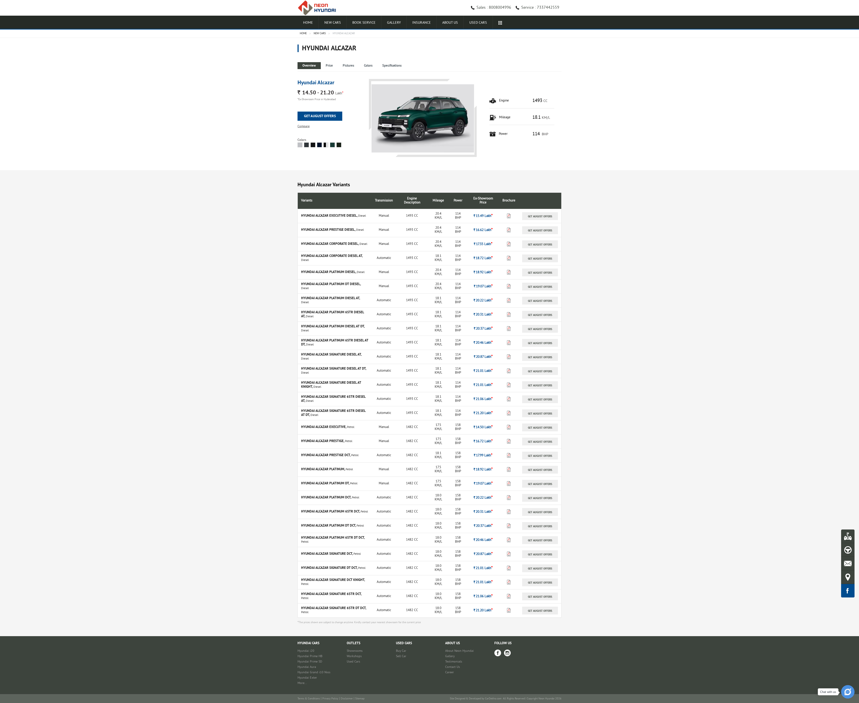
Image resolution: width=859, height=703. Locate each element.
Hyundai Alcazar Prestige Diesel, (328, 230)
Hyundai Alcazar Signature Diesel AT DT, (333, 369)
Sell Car (401, 656)
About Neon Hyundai (459, 651)
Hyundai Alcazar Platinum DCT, (326, 497)
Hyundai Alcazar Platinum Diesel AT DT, (332, 326)
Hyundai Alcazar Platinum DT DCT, (329, 526)
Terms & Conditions (309, 699)
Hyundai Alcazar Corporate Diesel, (330, 244)
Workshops (354, 656)
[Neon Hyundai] (319, 8)
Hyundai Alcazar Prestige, (323, 441)
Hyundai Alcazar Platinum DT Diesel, (331, 284)
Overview (309, 66)
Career (449, 672)
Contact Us (452, 667)
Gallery (394, 23)
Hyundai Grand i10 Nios (314, 672)
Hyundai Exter (307, 678)
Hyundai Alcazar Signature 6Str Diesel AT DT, (333, 413)
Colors (368, 66)
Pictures (348, 66)
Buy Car (401, 651)
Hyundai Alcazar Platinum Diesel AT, (330, 298)
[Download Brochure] (509, 217)
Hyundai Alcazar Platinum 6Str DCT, (331, 512)
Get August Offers (320, 116)
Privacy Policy (330, 699)
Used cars (478, 23)
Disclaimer (347, 699)
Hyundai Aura (307, 667)
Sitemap (359, 699)
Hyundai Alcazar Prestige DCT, (326, 455)
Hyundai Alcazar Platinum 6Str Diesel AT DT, (334, 343)
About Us (450, 23)
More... (302, 683)
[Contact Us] (848, 563)
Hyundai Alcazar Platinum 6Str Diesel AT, (332, 314)
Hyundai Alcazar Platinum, (323, 469)
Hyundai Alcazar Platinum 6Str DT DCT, (332, 538)
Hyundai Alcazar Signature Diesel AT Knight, (331, 385)
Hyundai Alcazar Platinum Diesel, (329, 272)
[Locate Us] (848, 577)
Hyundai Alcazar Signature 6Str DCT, (331, 594)
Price (329, 66)
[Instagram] (507, 653)
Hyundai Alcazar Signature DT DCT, (329, 568)
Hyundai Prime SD (310, 662)
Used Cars (353, 662)
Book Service (364, 23)
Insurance (421, 23)
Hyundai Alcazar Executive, (324, 427)
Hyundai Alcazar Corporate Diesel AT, (331, 256)
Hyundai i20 (306, 651)
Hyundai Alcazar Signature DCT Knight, (333, 580)
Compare (304, 126)
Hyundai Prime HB (310, 656)
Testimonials (453, 662)
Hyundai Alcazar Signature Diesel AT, (331, 355)
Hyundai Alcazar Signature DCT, (327, 554)
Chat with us (828, 692)
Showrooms (355, 651)
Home (308, 23)
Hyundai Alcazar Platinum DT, (325, 483)
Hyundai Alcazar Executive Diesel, (329, 216)
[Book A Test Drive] (848, 550)
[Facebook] (497, 653)
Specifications (392, 66)
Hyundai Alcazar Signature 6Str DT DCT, (333, 608)
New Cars (332, 23)
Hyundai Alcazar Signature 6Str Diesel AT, (333, 399)
